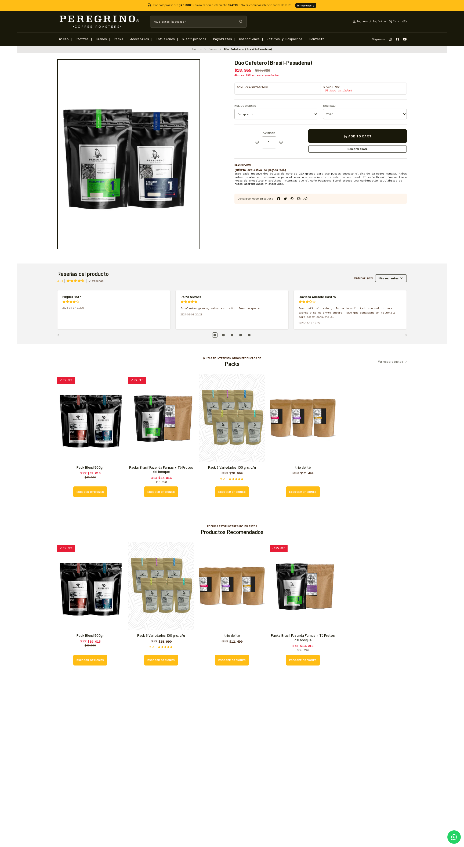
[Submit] (241, 22)
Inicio (196, 49)
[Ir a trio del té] (303, 418)
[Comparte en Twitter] (285, 199)
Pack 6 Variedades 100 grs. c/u (232, 467)
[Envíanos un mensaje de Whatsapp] (454, 837)
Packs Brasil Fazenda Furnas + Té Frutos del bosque (161, 469)
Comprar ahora (357, 149)
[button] (305, 199)
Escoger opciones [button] (90, 491)
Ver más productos (390, 361)
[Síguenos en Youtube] (405, 39)
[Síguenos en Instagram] (390, 39)
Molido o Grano (245, 106)
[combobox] (198, 22)
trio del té (303, 467)
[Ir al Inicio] (98, 21)
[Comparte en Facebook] (279, 199)
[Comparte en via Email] (299, 199)
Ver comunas (304, 5)
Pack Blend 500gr (90, 467)
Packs (213, 49)
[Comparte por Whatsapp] (292, 199)
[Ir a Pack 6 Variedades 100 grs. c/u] (232, 418)
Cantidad (329, 106)
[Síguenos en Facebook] (398, 39)
